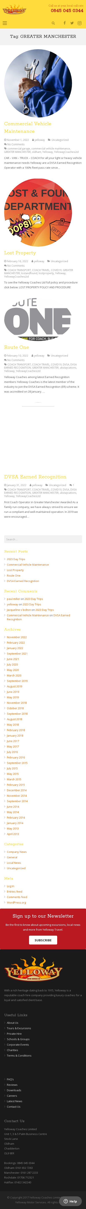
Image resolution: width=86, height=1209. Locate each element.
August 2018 (14, 719)
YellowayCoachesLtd (66, 151)
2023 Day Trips (16, 559)
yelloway (40, 140)
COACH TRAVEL (41, 270)
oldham (36, 151)
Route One (16, 347)
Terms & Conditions (19, 1055)
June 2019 (13, 692)
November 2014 (17, 796)
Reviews (12, 1085)
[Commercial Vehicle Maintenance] (43, 83)
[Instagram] (79, 23)
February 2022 (16, 642)
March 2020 (14, 675)
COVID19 (56, 270)
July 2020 (12, 664)
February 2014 (16, 817)
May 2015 (13, 774)
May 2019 (13, 697)
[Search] (53, 23)
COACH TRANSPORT (19, 270)
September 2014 (17, 801)
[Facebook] (64, 23)
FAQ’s (10, 1079)
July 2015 (12, 768)
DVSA (66, 364)
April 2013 (13, 834)
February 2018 (16, 730)
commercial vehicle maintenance (50, 148)
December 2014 (17, 790)
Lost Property (20, 253)
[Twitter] (72, 23)
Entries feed (14, 891)
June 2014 (13, 806)
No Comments (16, 144)
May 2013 (13, 828)
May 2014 (13, 812)
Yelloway (47, 151)
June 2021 (13, 659)
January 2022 (15, 648)
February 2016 (16, 757)
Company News (17, 852)
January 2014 (15, 823)
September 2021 (17, 653)
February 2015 (16, 785)
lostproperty (46, 273)
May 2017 (13, 746)
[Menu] (5, 23)
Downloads (14, 1090)
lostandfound (29, 273)
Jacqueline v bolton (19, 610)
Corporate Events (18, 1044)
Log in (10, 886)
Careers (12, 1096)
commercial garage (19, 148)
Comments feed (17, 897)
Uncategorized (60, 140)
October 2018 (15, 708)
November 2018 (17, 703)
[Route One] (43, 319)
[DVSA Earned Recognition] (43, 436)
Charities (12, 1050)
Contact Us (13, 1106)
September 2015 (17, 763)
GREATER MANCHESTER (17, 151)
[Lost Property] (43, 212)
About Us (12, 1023)
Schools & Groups (18, 1039)
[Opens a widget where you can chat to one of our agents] (70, 1201)
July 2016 (12, 752)
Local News (14, 863)
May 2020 (13, 670)
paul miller (13, 599)
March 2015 (14, 779)
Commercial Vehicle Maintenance (28, 564)
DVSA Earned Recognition (35, 477)
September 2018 (17, 714)
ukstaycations (68, 367)
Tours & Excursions (19, 1028)
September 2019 (17, 681)
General (12, 857)
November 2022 (17, 637)
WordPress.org (16, 902)
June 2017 (13, 741)
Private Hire (14, 1034)
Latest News (14, 1101)
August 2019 (14, 686)
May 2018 (13, 724)
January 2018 (15, 735)
